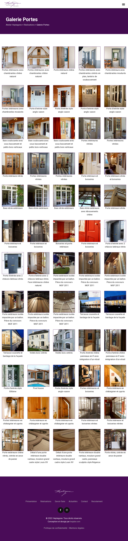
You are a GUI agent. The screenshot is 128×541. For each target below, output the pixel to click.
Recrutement (96, 501)
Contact (84, 501)
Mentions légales (76, 528)
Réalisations (45, 501)
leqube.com (75, 521)
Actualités (73, 501)
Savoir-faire (60, 501)
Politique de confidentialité (55, 528)
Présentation (31, 501)
